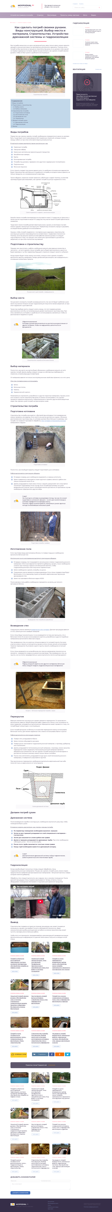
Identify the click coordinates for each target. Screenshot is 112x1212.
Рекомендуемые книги (53, 1203)
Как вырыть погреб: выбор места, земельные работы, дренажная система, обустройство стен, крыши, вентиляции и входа (61, 1038)
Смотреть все (98, 69)
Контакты (81, 3)
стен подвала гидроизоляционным (53, 421)
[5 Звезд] (54, 1065)
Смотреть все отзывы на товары (80, 63)
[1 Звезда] (49, 1065)
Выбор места (19, 107)
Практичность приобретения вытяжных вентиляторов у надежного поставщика (86, 97)
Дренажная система (21, 122)
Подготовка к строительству (22, 105)
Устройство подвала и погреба (17, 955)
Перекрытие (20, 118)
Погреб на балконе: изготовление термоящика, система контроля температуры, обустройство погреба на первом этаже (19, 963)
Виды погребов (17, 103)
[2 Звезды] (50, 1065)
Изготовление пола (21, 114)
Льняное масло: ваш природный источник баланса (92, 43)
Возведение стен (21, 116)
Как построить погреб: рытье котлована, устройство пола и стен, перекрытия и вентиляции (39, 999)
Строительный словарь (53, 1207)
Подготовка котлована (22, 113)
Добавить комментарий (20, 1192)
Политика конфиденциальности (91, 1206)
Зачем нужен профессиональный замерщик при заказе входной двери (92, 56)
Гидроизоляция (20, 124)
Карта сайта (50, 1208)
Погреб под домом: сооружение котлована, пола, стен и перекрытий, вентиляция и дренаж (61, 998)
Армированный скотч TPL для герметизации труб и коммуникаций (93, 31)
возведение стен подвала (40, 629)
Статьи (49, 1205)
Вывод (15, 126)
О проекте (75, 3)
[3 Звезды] (51, 1065)
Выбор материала (21, 109)
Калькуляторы (51, 1201)
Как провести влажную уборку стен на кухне (52, 6)
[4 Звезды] (53, 1065)
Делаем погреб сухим (20, 120)
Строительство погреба (20, 111)
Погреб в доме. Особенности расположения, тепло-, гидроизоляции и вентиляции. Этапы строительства (18, 1038)
